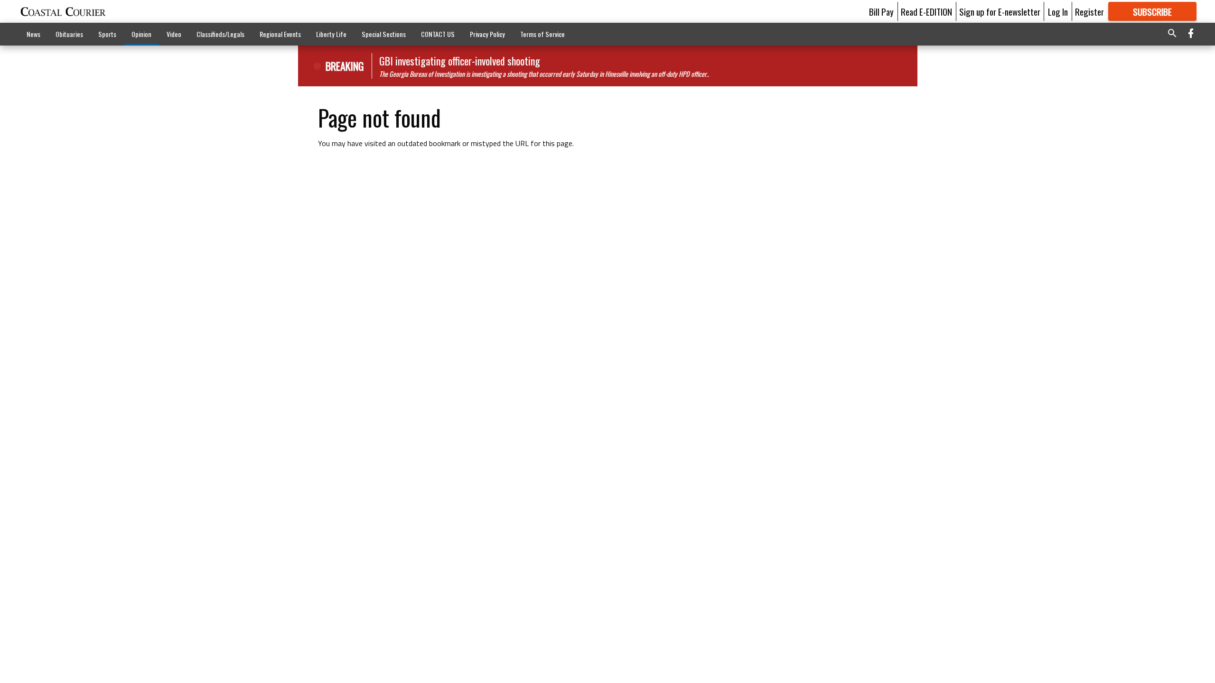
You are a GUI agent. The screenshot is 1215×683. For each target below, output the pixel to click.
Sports (107, 34)
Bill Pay (881, 11)
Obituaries (69, 34)
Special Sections (384, 34)
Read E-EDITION (926, 11)
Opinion (141, 34)
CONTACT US (438, 34)
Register (1089, 11)
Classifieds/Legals (220, 34)
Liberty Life (331, 34)
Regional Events (280, 34)
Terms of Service (542, 34)
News (33, 34)
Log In (1058, 11)
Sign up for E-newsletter (999, 11)
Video (174, 34)
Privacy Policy (487, 34)
